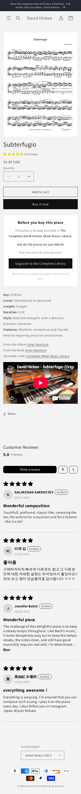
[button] (8, 18)
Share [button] (12, 414)
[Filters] (62, 469)
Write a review (30, 469)
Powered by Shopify (52, 786)
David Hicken (33, 786)
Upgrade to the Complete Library (40, 263)
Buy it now (40, 204)
